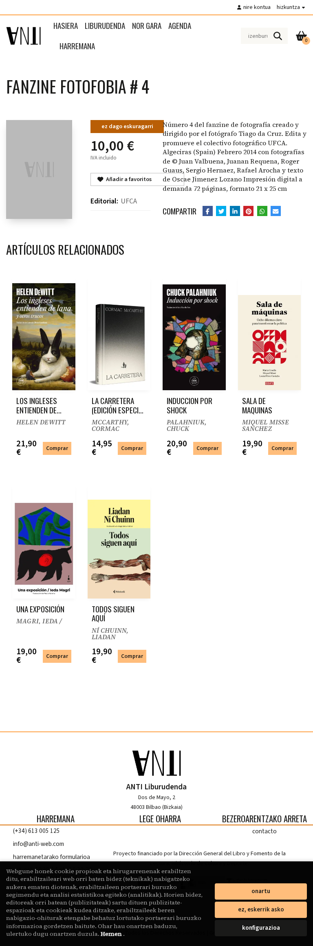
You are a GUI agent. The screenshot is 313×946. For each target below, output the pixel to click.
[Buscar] (277, 36)
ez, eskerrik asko (261, 909)
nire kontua (257, 7)
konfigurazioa (261, 928)
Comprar (57, 448)
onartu (260, 891)
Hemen (112, 934)
